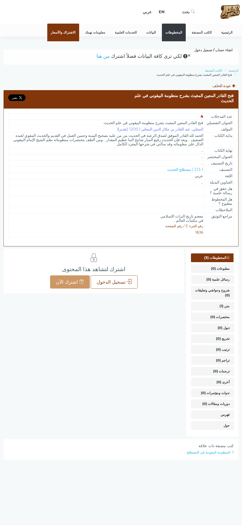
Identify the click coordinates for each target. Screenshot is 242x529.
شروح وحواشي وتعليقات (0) (212, 292)
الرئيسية (233, 70)
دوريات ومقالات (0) (216, 404)
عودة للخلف (222, 86)
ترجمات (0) (221, 371)
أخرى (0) (223, 382)
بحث (186, 11)
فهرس (225, 414)
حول (227, 425)
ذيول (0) (224, 328)
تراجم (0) (223, 360)
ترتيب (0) (223, 349)
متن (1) (225, 306)
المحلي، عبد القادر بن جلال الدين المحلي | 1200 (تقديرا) (160, 129)
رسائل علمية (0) (218, 279)
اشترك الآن (67, 282)
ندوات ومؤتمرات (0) (215, 393)
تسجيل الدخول (112, 282)
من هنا (103, 56)
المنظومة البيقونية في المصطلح (208, 452)
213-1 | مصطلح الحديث (185, 169)
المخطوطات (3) (215, 258)
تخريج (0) (223, 338)
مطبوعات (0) (220, 268)
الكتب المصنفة (213, 70)
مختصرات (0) (220, 317)
